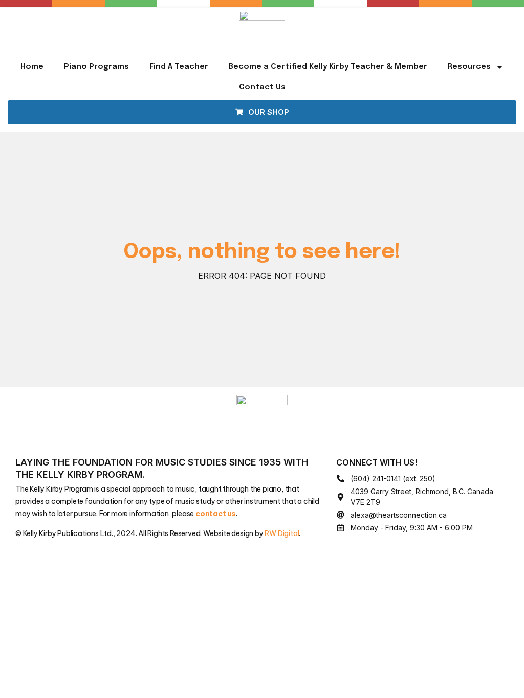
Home (31, 67)
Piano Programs (96, 67)
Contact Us (262, 87)
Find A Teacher (178, 67)
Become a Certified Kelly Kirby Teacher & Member (328, 67)
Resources (469, 67)
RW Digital (282, 533)
